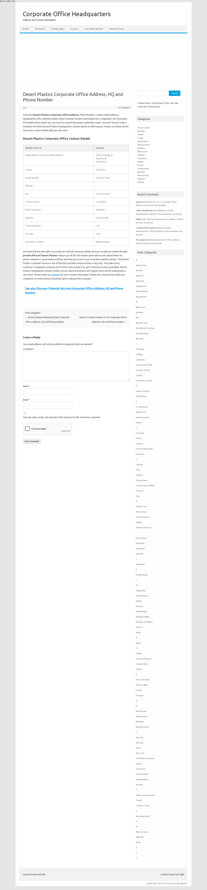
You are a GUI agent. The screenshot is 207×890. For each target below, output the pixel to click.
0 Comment (124, 107)
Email (26, 400)
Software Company (145, 758)
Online (139, 653)
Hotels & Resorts (144, 527)
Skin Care (140, 753)
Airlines (140, 182)
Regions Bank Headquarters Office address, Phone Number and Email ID (159, 231)
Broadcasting (142, 333)
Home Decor (142, 512)
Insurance (141, 158)
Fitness (139, 438)
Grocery (139, 491)
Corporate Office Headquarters (67, 13)
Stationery (141, 769)
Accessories (141, 265)
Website (140, 837)
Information (141, 538)
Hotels (74, 29)
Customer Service (94, 29)
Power (140, 165)
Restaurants (143, 175)
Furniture (140, 454)
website (56, 274)
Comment (28, 349)
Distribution (141, 396)
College (139, 354)
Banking (141, 148)
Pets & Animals (143, 679)
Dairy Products (143, 391)
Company (140, 359)
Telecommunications (145, 795)
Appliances (141, 286)
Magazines (141, 590)
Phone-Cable (143, 128)
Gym (138, 496)
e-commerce (142, 407)
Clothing (140, 349)
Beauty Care (141, 323)
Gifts (138, 470)
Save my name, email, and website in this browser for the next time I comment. (62, 417)
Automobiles (142, 291)
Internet (141, 172)
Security (139, 737)
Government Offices (145, 485)
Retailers (40, 29)
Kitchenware (141, 575)
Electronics (142, 151)
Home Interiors (143, 517)
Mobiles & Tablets (144, 622)
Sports (139, 764)
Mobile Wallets (143, 617)
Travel (140, 138)
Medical (141, 155)
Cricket (139, 375)
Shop (138, 748)
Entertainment (142, 417)
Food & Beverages (144, 449)
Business (140, 338)
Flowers (139, 443)
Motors (139, 627)
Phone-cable (57, 29)
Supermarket (142, 774)
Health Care (141, 506)
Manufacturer (142, 596)
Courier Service (143, 370)
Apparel (141, 179)
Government (143, 168)
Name (26, 386)
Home (26, 29)
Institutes (140, 543)
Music (138, 632)
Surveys (139, 784)
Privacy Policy (116, 29)
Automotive (142, 141)
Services (139, 742)
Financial (140, 433)
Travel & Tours (143, 805)
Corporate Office (144, 365)
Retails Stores (142, 727)
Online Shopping (143, 659)
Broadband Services (145, 328)
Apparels (140, 281)
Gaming (139, 464)
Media (140, 162)
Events (139, 422)
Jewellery (140, 564)
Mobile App (141, 611)
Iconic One (151, 883)
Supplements (142, 779)
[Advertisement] (103, 60)
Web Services (143, 145)
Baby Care (140, 307)
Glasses (139, 475)
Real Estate (141, 711)
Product (139, 695)
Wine (138, 842)
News (138, 643)
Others (139, 669)
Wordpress (182, 883)
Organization (142, 664)
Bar (137, 317)
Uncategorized (143, 816)
